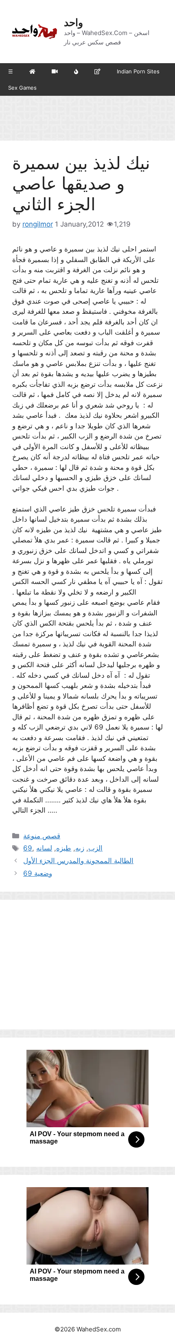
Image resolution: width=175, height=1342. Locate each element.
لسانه (44, 848)
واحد (73, 22)
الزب (95, 848)
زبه (79, 848)
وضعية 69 (37, 873)
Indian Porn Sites (138, 71)
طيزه (63, 848)
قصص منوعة (41, 836)
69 (27, 848)
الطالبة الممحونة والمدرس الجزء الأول (78, 861)
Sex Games (22, 87)
